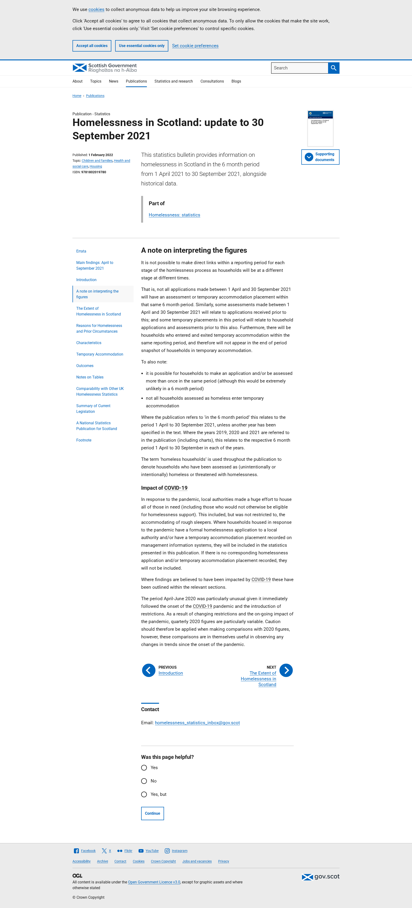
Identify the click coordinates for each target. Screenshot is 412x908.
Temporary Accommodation (99, 354)
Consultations (212, 81)
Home (76, 96)
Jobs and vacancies (197, 861)
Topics (95, 81)
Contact (120, 861)
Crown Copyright (163, 861)
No (154, 781)
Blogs (236, 81)
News (113, 81)
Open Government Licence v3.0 (154, 882)
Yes (154, 767)
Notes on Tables (89, 377)
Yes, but (158, 794)
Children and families (97, 161)
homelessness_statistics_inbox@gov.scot (197, 722)
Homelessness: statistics (174, 215)
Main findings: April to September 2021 (94, 265)
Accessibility (81, 861)
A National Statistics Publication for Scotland (96, 426)
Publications (136, 81)
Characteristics (88, 343)
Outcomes (84, 365)
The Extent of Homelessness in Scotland (98, 311)
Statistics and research (173, 81)
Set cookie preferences (195, 45)
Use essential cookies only (142, 45)
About (77, 81)
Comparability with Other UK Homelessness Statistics (100, 391)
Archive (102, 861)
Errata (81, 251)
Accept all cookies (92, 45)
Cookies (138, 861)
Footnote (83, 440)
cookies (96, 9)
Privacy (223, 861)
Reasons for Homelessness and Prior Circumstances (99, 328)
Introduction (86, 280)
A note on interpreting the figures (97, 294)
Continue (152, 813)
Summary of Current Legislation (93, 409)
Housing (96, 166)
